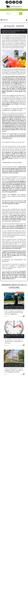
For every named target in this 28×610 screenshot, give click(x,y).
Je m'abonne (14, 9)
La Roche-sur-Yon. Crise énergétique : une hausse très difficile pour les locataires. (14, 366)
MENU (5, 20)
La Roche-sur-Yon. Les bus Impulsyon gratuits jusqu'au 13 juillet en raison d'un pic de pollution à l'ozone (14, 308)
